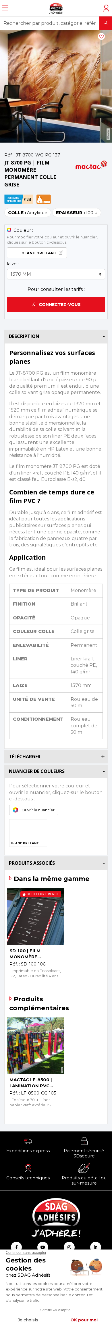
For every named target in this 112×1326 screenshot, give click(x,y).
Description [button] (24, 336)
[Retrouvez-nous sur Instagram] (69, 1247)
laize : (13, 263)
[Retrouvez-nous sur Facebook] (16, 1247)
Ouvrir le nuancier (38, 810)
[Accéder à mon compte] (106, 8)
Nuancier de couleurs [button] (37, 771)
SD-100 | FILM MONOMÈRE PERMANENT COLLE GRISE (32, 954)
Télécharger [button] (24, 756)
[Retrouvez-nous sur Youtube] (42, 1247)
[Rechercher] (105, 23)
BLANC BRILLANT (39, 253)
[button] (28, 1144)
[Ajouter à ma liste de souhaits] (101, 36)
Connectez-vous (59, 304)
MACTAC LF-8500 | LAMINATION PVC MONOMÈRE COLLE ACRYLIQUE (31, 1083)
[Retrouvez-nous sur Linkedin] (95, 1247)
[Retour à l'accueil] (56, 8)
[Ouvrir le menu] (5, 8)
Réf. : (9, 155)
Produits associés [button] (32, 863)
